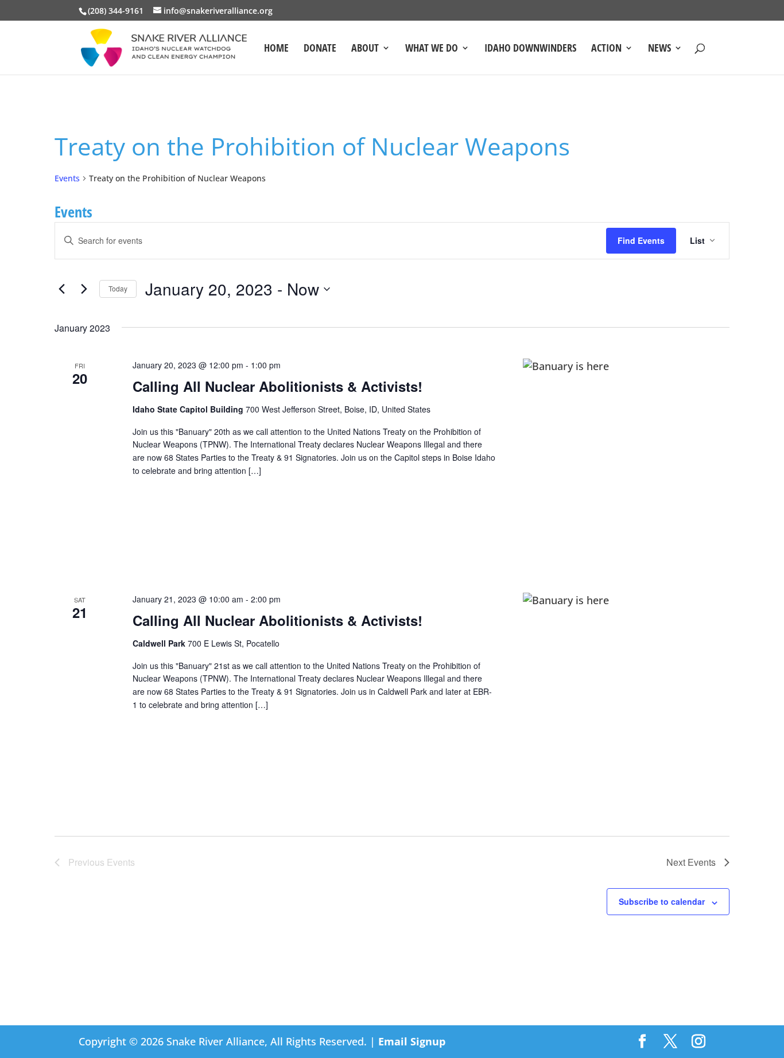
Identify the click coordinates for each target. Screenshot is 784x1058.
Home (276, 49)
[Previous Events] (61, 289)
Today (117, 288)
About (365, 49)
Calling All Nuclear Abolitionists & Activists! (277, 386)
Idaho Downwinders (530, 49)
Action (606, 49)
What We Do (431, 49)
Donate (320, 49)
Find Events (641, 240)
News (659, 49)
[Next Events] (84, 289)
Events (67, 178)
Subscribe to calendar (662, 901)
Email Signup (411, 1041)
